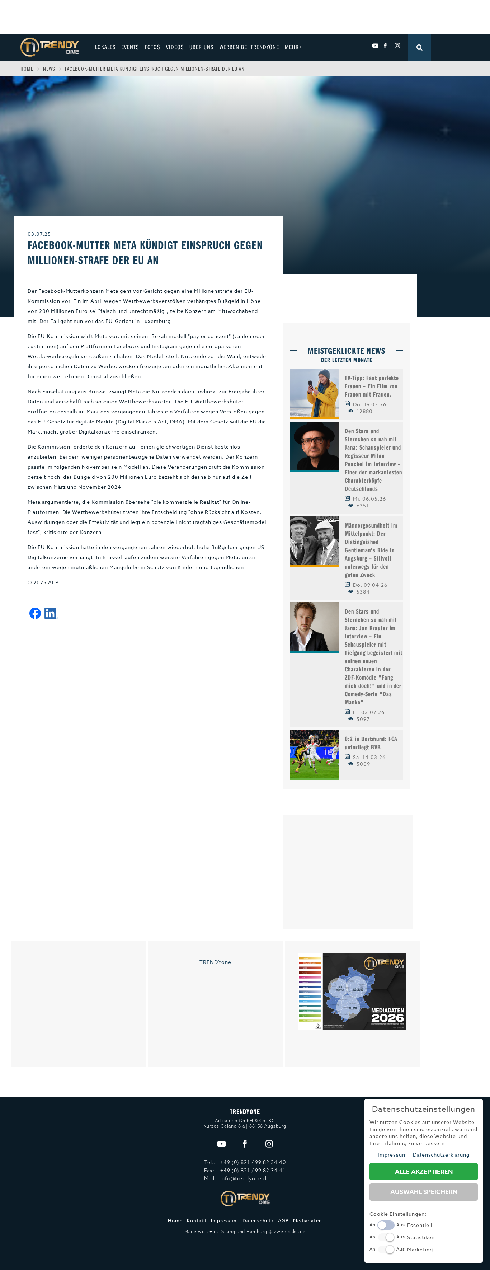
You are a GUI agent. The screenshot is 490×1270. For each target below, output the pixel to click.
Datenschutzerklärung (441, 1154)
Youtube (375, 46)
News (49, 68)
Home (26, 68)
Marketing (420, 1249)
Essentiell (419, 1225)
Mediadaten (307, 1220)
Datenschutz (258, 1220)
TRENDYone (215, 962)
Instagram (397, 46)
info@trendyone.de (245, 1178)
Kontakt (197, 1220)
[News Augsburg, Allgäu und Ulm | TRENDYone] (49, 46)
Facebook (386, 46)
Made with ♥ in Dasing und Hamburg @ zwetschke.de (245, 1231)
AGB (283, 1220)
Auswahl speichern (423, 1191)
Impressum (224, 1220)
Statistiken (421, 1237)
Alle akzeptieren (424, 1171)
